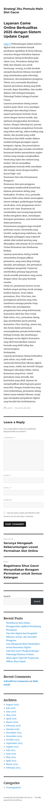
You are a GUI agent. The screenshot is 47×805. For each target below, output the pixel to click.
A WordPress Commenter (16, 681)
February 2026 (13, 725)
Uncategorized (13, 787)
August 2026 (12, 704)
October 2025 (13, 739)
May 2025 (11, 757)
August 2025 (12, 746)
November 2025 (14, 736)
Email (7, 488)
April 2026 (11, 718)
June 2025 (11, 753)
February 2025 (13, 767)
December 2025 (14, 732)
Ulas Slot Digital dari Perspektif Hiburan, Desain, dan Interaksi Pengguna (21, 637)
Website (8, 500)
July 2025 (10, 750)
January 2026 (12, 729)
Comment (9, 438)
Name (7, 475)
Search (7, 596)
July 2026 (11, 708)
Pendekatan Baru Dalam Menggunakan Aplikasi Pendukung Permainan (23, 626)
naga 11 (7, 44)
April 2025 (11, 760)
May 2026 (11, 715)
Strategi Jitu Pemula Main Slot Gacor (18, 797)
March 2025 (12, 764)
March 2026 (12, 722)
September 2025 (14, 743)
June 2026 (11, 711)
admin (10, 408)
